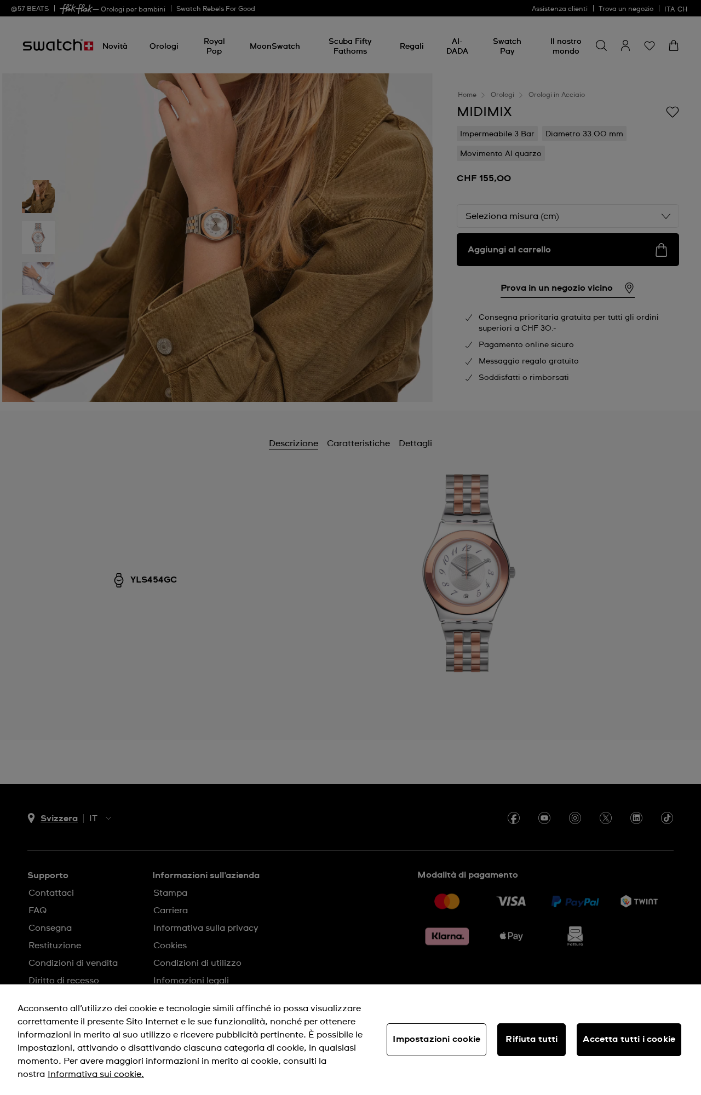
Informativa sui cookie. (96, 1074)
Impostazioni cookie (436, 1039)
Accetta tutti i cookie (629, 1039)
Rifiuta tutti (531, 1039)
